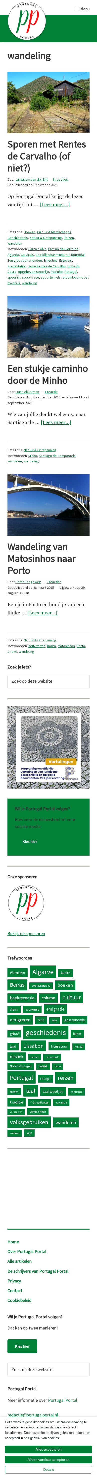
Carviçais (27, 254)
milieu (79, 1046)
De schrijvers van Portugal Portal (37, 1271)
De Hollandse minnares (52, 254)
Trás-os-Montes (39, 1102)
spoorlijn (13, 277)
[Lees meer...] (55, 205)
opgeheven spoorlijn (33, 271)
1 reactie (51, 391)
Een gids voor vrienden (24, 260)
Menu (85, 8)
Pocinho (57, 271)
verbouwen (16, 1111)
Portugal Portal (62, 1400)
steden (14, 1092)
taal (30, 1091)
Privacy (14, 1281)
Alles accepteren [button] (49, 1449)
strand (12, 651)
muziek (16, 1056)
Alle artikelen (19, 1261)
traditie (16, 1102)
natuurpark (52, 1057)
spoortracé (30, 277)
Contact (14, 1290)
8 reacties (60, 179)
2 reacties (54, 582)
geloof (14, 1034)
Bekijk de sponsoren (26, 933)
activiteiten (36, 646)
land (13, 1046)
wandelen (14, 461)
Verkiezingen (38, 1111)
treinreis (13, 283)
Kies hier (29, 841)
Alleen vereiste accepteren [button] (48, 1460)
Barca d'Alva (37, 249)
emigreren (20, 1020)
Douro (51, 646)
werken (14, 1133)
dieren (14, 1009)
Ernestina (50, 260)
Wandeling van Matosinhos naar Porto (41, 558)
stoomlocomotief (75, 277)
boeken (65, 985)
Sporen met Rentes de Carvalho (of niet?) (46, 156)
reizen (66, 1078)
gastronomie (74, 1020)
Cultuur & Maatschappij (54, 232)
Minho (32, 455)
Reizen (69, 237)
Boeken (29, 232)
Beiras (17, 984)
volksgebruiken (29, 1122)
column (48, 998)
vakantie (61, 1102)
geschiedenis (46, 1032)
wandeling (29, 283)
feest (54, 1020)
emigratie (55, 1009)
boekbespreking (41, 985)
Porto (81, 646)
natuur (35, 1057)
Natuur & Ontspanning (46, 237)
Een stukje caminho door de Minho (47, 374)
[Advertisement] (48, 1187)
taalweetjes (53, 1091)
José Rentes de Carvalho (47, 266)
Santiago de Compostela (57, 455)
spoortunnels (51, 277)
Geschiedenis (17, 237)
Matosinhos (66, 646)
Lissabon (33, 1045)
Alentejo (17, 972)
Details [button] (48, 1470)
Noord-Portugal (20, 1066)
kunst (77, 1034)
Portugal (70, 271)
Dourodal (78, 254)
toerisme (76, 1092)
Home (13, 1242)
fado (41, 1020)
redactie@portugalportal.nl (32, 1415)
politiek (43, 1066)
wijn (29, 1133)
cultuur (71, 997)
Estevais (65, 260)
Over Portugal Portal (26, 1251)
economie (32, 1009)
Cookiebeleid (19, 1300)
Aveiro (65, 972)
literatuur (59, 1046)
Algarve (42, 971)
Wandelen (14, 243)
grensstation (17, 266)
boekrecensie (22, 998)
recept (45, 1078)
